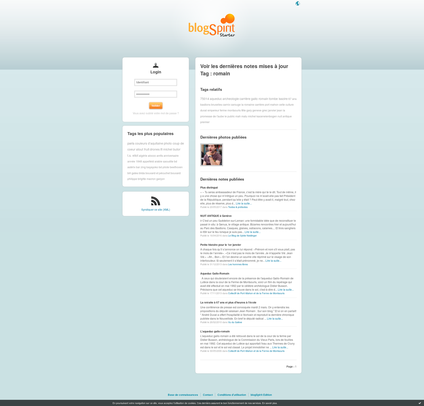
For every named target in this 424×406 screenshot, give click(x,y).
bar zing (141, 167)
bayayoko (152, 167)
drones (155, 149)
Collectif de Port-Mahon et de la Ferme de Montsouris (256, 293)
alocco (152, 155)
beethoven (176, 167)
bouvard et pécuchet (158, 173)
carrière (245, 98)
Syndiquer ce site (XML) (155, 209)
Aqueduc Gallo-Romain (214, 273)
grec (264, 110)
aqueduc (216, 98)
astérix (131, 167)
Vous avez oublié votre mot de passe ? (156, 113)
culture (290, 104)
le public (230, 116)
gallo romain (259, 98)
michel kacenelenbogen (262, 116)
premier (205, 122)
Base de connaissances (183, 395)
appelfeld (148, 161)
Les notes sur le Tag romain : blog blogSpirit (212, 24)
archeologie (231, 98)
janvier (272, 110)
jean (279, 110)
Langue (298, 3)
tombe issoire (278, 98)
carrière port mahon (266, 104)
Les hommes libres (238, 264)
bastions (205, 104)
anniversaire (171, 155)
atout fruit (142, 149)
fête (243, 110)
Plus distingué (209, 187)
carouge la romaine (242, 104)
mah (238, 116)
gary (249, 110)
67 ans (292, 98)
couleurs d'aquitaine (149, 143)
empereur (213, 110)
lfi (161, 149)
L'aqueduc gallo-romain (215, 331)
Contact (208, 395)
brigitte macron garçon (151, 179)
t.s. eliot (132, 155)
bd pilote (164, 167)
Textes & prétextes (238, 207)
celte (282, 104)
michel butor (171, 149)
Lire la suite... (244, 203)
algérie (143, 155)
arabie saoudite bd (166, 161)
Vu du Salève (235, 322)
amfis (160, 155)
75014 (204, 98)
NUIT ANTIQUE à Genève (216, 216)
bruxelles (216, 104)
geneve (256, 110)
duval (203, 110)
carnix (226, 104)
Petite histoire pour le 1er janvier (220, 245)
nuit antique (285, 116)
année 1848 (134, 161)
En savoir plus (269, 403)
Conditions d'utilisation (232, 395)
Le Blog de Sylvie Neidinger (242, 235)
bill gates (132, 173)
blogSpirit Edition (261, 395)
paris (130, 143)
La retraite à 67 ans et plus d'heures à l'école (228, 302)
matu (244, 116)
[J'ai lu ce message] (420, 403)
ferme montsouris (230, 110)
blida (142, 173)
